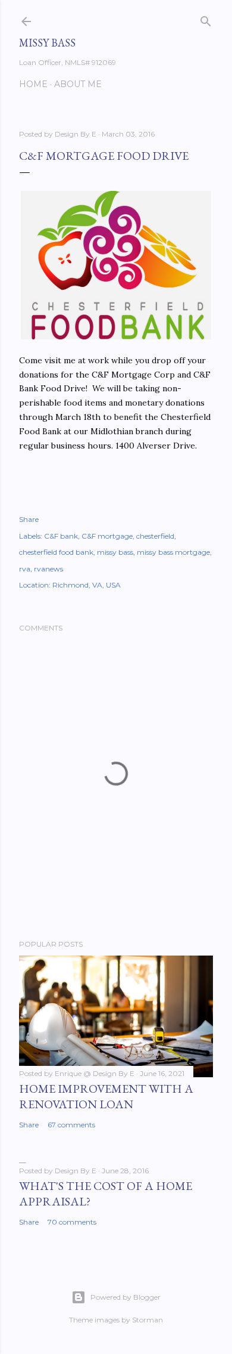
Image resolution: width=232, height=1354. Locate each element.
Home (33, 84)
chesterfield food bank (56, 552)
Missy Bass (47, 43)
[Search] (206, 18)
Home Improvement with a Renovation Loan (106, 1096)
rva (24, 568)
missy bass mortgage (173, 552)
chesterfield (155, 535)
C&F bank (61, 535)
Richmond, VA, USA (86, 584)
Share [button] (29, 519)
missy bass (115, 552)
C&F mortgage (107, 535)
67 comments (71, 1124)
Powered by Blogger (125, 1297)
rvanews (48, 568)
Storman (147, 1319)
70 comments (72, 1221)
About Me (78, 84)
